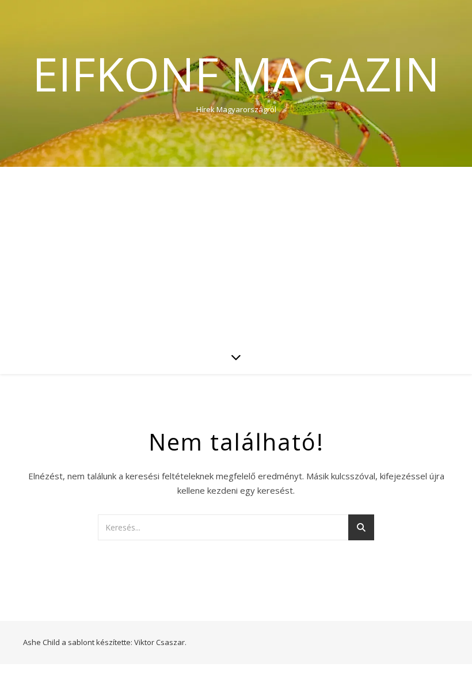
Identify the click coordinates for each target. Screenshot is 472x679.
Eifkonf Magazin (236, 74)
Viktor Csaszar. (160, 642)
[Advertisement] (236, 253)
